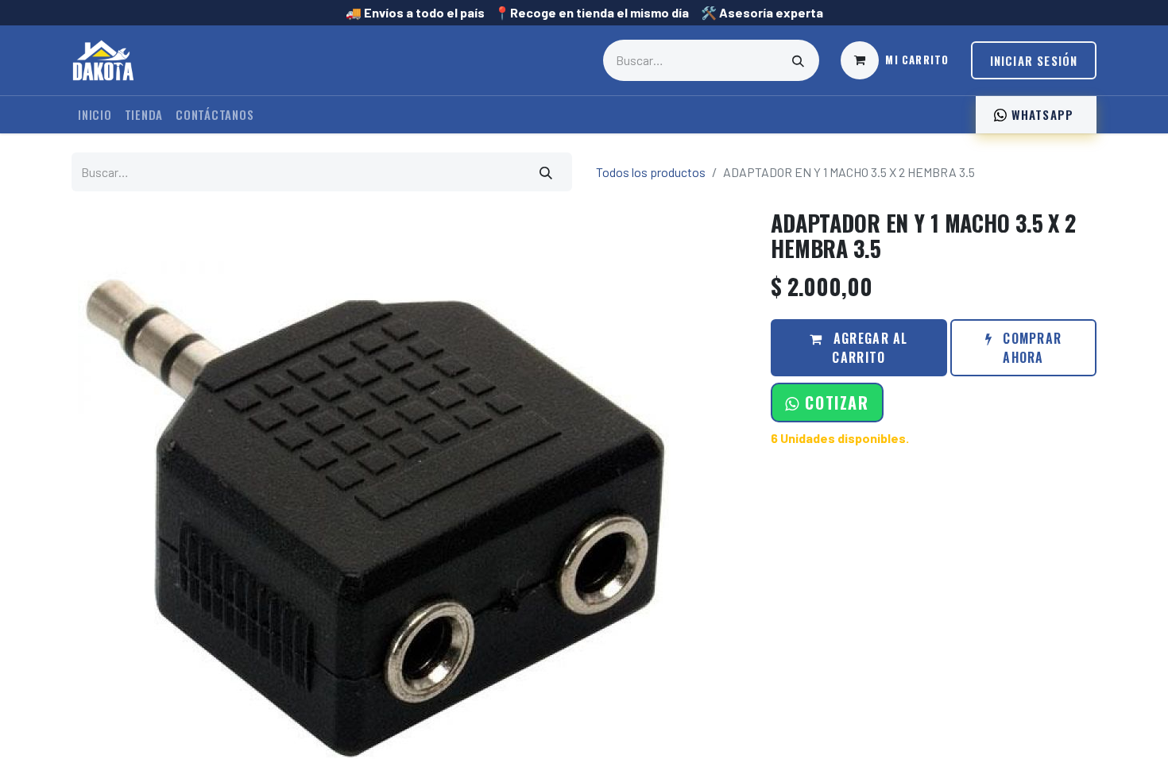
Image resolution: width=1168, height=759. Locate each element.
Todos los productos (651, 171)
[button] (827, 402)
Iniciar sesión (1034, 60)
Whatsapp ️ (1042, 114)
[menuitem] (95, 114)
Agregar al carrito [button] (869, 348)
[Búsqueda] (798, 60)
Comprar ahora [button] (1030, 348)
